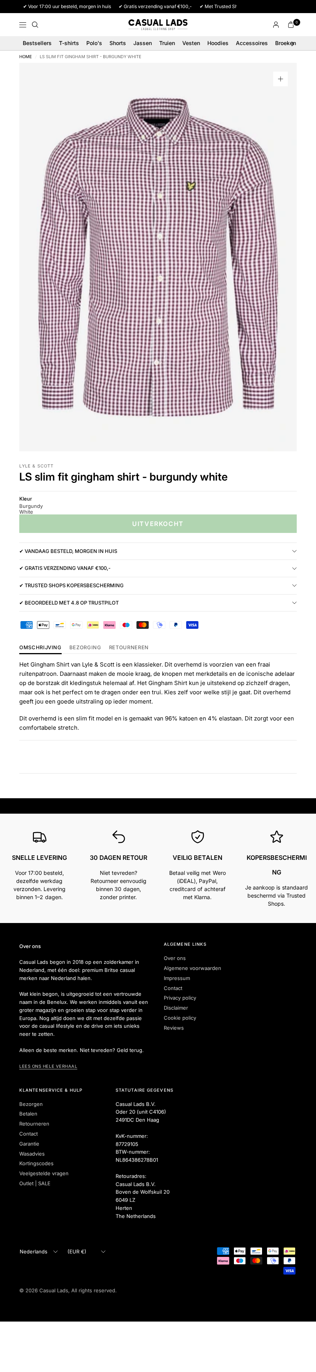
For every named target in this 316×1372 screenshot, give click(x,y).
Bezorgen (31, 1104)
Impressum (177, 978)
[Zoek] (35, 24)
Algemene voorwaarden (192, 968)
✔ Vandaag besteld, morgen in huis (68, 551)
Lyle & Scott (36, 466)
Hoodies (218, 43)
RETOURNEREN (129, 647)
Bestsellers (37, 43)
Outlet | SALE (34, 1183)
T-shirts (69, 43)
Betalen (28, 1114)
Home (25, 57)
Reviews (174, 1028)
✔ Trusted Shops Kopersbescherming (71, 585)
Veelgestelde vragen (44, 1173)
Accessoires (252, 43)
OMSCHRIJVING (40, 647)
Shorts (117, 43)
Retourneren (34, 1124)
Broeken (285, 43)
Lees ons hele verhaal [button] (48, 1066)
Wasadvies (32, 1154)
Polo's (94, 43)
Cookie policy (180, 1018)
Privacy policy (180, 998)
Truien (167, 43)
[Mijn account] (276, 24)
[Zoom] (280, 79)
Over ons (175, 958)
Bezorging (85, 647)
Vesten (191, 43)
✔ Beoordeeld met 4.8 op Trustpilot (69, 603)
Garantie (29, 1144)
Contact (173, 988)
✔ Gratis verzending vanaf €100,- (65, 568)
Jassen (142, 43)
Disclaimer (176, 1008)
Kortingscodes (36, 1163)
